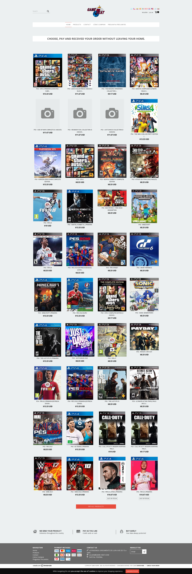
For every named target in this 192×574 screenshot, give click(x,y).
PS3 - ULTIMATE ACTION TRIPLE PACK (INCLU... (144, 402)
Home (68, 25)
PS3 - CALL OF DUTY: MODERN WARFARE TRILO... (112, 448)
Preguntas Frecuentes (117, 25)
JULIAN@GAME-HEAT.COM (99, 555)
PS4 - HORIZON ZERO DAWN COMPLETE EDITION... (48, 180)
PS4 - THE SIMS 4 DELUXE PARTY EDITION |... (144, 135)
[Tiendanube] (42, 566)
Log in (151, 12)
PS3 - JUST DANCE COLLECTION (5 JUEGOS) (112, 131)
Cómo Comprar (99, 25)
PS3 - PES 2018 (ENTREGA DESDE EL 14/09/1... (80, 269)
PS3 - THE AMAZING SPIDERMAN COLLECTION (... (112, 90)
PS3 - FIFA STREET (112, 268)
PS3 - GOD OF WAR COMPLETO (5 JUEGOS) (48, 130)
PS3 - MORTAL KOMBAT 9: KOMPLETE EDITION (112, 180)
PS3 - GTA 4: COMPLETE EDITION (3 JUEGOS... (112, 314)
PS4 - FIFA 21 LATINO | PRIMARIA (112, 492)
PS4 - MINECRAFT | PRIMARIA (47, 313)
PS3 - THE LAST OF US (112, 401)
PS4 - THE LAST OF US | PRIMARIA (48, 358)
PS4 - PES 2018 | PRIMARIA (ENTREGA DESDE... (80, 402)
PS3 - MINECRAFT (144, 224)
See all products (96, 506)
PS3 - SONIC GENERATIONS (144, 313)
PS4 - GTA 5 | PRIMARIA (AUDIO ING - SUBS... (47, 90)
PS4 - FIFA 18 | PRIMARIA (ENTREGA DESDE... (47, 402)
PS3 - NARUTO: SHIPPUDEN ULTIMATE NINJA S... (144, 90)
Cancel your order (153, 565)
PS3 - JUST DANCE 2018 (80, 358)
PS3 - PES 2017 (48, 446)
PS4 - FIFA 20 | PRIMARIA (144, 492)
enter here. (140, 565)
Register (144, 12)
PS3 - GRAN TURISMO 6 (144, 268)
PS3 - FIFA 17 (112, 358)
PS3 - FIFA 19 (48, 223)
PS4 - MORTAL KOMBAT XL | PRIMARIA (80, 224)
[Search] (48, 11)
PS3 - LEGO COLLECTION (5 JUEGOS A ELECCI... (80, 90)
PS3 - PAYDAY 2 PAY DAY (144, 352)
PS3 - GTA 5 (80, 179)
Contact (87, 25)
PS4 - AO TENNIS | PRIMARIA (80, 446)
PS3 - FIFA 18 (48, 268)
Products (77, 25)
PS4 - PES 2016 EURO (80, 313)
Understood (132, 571)
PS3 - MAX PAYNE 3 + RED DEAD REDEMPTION (112, 209)
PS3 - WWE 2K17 (47, 492)
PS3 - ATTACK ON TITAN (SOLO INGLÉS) (144, 179)
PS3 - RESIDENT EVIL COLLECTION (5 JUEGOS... (80, 131)
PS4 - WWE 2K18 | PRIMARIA (80, 492)
